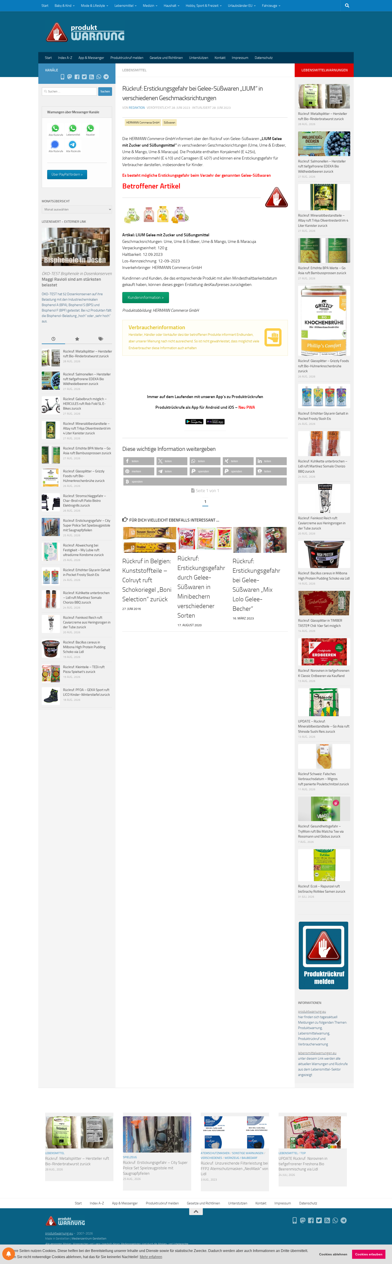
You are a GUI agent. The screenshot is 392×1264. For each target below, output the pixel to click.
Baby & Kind (63, 6)
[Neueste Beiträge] (53, 339)
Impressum (240, 58)
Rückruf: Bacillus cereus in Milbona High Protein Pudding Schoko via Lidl (84, 647)
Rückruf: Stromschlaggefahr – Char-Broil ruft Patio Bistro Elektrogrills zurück (84, 501)
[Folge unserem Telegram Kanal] (106, 77)
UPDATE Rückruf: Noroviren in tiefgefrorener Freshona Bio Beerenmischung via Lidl (303, 1163)
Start (45, 6)
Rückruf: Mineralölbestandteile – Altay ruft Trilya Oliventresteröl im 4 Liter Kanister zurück (87, 428)
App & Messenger (91, 58)
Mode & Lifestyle (93, 6)
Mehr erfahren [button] (151, 1257)
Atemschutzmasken (215, 1153)
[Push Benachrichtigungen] (8, 1253)
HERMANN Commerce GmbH (142, 122)
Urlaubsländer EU (240, 6)
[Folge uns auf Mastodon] (69, 77)
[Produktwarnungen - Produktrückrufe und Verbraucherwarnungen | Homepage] (85, 31)
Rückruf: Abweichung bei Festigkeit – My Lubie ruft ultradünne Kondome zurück (83, 550)
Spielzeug (130, 1157)
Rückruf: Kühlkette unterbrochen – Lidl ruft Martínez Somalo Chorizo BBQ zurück (86, 597)
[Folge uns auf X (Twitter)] (84, 77)
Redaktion (137, 108)
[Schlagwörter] (100, 339)
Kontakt (220, 58)
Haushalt (170, 6)
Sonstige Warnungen (247, 1153)
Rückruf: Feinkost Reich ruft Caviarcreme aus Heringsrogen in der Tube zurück (86, 622)
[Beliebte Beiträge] (76, 339)
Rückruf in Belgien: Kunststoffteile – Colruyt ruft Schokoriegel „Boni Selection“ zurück (147, 580)
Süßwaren (169, 122)
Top (303, 1153)
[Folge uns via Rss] (91, 77)
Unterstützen (198, 58)
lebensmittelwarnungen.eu (317, 1053)
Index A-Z (65, 58)
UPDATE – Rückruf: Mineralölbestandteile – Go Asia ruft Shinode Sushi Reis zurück (323, 726)
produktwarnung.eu (312, 1012)
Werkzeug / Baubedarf (241, 1158)
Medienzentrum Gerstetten (89, 1238)
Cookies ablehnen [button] (333, 1254)
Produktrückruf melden (126, 58)
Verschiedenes (211, 1158)
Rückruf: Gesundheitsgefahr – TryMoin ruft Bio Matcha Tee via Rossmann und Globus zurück (321, 831)
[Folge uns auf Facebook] (77, 77)
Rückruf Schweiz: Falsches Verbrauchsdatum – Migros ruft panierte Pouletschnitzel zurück (323, 779)
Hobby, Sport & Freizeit (202, 6)
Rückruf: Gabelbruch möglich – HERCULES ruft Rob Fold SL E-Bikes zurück (85, 404)
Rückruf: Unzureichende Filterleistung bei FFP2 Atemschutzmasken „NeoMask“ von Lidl (234, 1168)
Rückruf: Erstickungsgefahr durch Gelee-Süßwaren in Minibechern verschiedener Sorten (201, 587)
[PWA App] (62, 77)
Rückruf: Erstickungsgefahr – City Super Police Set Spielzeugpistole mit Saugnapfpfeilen (86, 525)
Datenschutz (264, 58)
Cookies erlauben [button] (368, 1254)
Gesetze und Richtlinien (166, 58)
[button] (138, 461)
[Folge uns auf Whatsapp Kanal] (98, 77)
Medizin (148, 6)
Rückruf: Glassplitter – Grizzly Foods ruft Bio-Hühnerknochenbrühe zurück (84, 476)
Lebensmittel (124, 6)
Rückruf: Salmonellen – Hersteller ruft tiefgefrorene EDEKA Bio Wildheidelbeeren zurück (87, 379)
